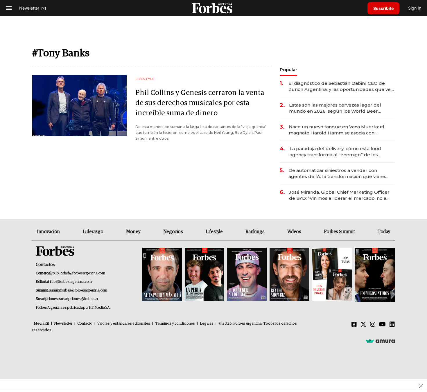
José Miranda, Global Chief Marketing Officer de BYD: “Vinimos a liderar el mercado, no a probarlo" (339, 195)
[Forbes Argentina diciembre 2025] (289, 274)
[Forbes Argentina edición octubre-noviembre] (332, 274)
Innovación (48, 231)
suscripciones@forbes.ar (78, 299)
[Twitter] (363, 324)
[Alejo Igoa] (247, 274)
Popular (288, 69)
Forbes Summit (339, 231)
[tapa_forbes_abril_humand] (204, 274)
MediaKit (41, 324)
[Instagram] (372, 324)
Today (384, 231)
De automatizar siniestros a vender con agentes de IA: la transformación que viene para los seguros (336, 173)
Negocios (173, 231)
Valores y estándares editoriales (123, 324)
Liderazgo (93, 231)
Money (133, 231)
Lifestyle (214, 231)
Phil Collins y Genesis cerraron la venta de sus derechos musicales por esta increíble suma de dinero (199, 103)
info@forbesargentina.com (71, 282)
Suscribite (383, 8)
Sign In (414, 8)
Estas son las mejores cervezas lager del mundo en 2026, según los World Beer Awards (335, 108)
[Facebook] (354, 324)
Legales (207, 324)
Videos (294, 231)
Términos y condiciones (175, 324)
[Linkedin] (392, 324)
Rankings (254, 231)
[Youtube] (382, 324)
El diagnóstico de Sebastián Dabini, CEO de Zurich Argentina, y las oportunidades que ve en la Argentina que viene (339, 86)
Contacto (84, 324)
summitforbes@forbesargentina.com (78, 290)
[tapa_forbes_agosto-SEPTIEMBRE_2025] (374, 274)
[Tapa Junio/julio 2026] (162, 274)
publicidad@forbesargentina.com (79, 273)
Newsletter (63, 324)
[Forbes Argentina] (213, 8)
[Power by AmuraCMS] (380, 340)
